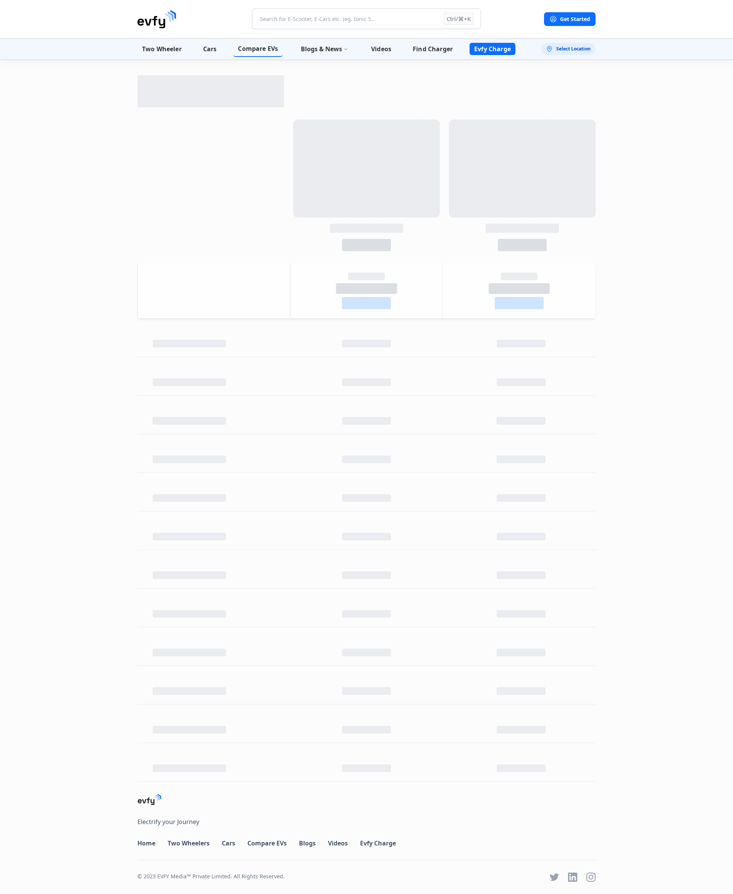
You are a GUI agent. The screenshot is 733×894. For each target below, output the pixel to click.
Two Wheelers (189, 843)
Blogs (307, 843)
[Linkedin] (572, 877)
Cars (210, 49)
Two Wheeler (162, 49)
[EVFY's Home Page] (366, 799)
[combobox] (366, 18)
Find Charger (433, 49)
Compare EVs (258, 48)
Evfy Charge (492, 49)
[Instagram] (591, 877)
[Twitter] (554, 877)
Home (146, 843)
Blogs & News (321, 49)
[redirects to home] (156, 19)
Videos (381, 49)
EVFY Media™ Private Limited (194, 876)
